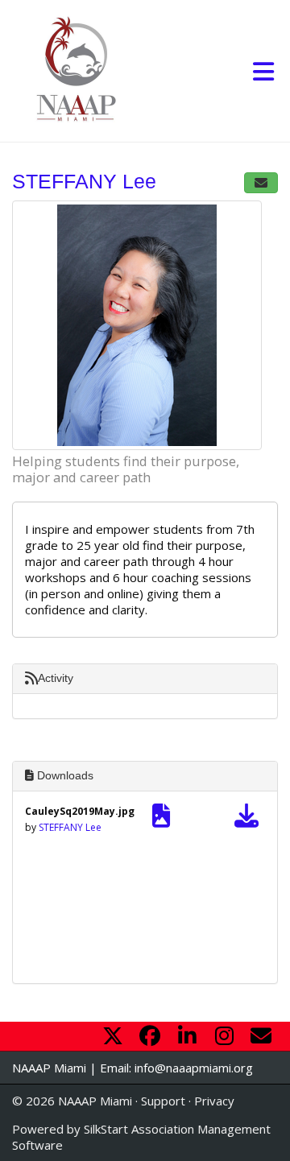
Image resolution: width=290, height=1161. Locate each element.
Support (163, 1101)
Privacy (214, 1101)
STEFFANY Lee (70, 827)
